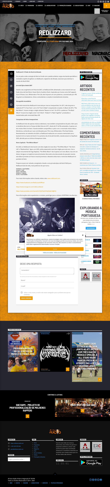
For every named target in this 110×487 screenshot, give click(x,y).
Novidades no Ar (85, 239)
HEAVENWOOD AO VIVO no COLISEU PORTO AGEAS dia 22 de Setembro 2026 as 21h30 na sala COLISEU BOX (91, 123)
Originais (58, 26)
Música (45, 26)
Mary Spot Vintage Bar (82, 404)
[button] (83, 235)
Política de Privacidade (60, 252)
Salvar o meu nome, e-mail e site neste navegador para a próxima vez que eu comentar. (47, 293)
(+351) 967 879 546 (16, 446)
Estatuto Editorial (7, 1)
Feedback (17, 1)
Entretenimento (13, 333)
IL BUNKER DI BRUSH (86, 261)
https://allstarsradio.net (17, 443)
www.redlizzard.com (53, 178)
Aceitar (55, 249)
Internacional (45, 333)
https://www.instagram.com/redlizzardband (29, 187)
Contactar (40, 1)
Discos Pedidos (79, 5)
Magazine (97, 5)
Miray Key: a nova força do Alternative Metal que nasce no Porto (91, 99)
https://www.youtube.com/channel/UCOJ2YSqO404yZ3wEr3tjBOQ (36, 191)
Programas (30, 5)
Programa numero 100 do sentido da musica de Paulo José (91, 94)
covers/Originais (78, 333)
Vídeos (35, 455)
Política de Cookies (48, 252)
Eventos (40, 5)
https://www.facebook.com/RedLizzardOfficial (30, 182)
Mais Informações (91, 228)
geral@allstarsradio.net (17, 449)
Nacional (51, 26)
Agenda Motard (50, 5)
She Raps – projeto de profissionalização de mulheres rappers (27, 407)
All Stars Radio (52, 41)
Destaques (38, 26)
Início (22, 5)
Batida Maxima (85, 256)
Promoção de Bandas (65, 5)
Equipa (25, 1)
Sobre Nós (32, 1)
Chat (89, 5)
